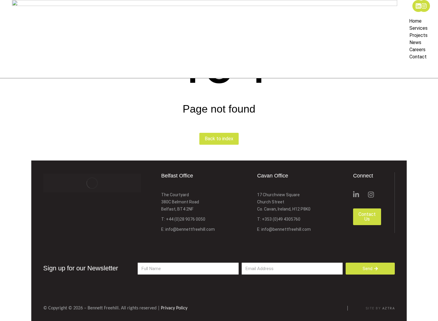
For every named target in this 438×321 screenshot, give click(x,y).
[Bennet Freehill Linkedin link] (356, 194)
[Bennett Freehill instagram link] (371, 194)
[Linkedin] (418, 6)
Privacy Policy (174, 308)
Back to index (219, 138)
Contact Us (367, 216)
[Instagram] (424, 6)
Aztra (388, 308)
